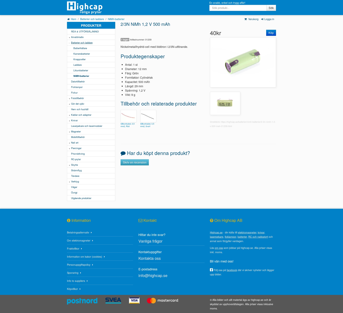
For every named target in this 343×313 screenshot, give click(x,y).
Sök (271, 8)
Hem (73, 19)
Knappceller (79, 59)
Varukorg (253, 19)
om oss (219, 248)
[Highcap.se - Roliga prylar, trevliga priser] (91, 7)
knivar (261, 232)
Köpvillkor (72, 289)
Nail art (74, 142)
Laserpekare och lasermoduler (86, 126)
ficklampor (230, 236)
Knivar (74, 120)
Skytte (74, 164)
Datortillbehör (78, 81)
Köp (271, 33)
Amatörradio (77, 37)
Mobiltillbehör (78, 137)
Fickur (74, 92)
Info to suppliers (76, 281)
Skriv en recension (134, 162)
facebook (232, 270)
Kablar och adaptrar (81, 114)
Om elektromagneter (78, 240)
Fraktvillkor (73, 248)
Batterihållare (80, 48)
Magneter (76, 131)
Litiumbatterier (80, 70)
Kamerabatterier (81, 53)
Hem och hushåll (79, 109)
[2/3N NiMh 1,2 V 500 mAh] (243, 62)
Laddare (77, 64)
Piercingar (76, 148)
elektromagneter (247, 232)
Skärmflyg (76, 170)
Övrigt (74, 192)
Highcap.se (216, 232)
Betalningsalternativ (78, 232)
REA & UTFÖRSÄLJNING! (85, 31)
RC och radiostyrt (258, 236)
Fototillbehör (77, 98)
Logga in (269, 19)
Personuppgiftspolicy (78, 264)
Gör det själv (77, 103)
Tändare (75, 176)
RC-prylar (76, 159)
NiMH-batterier (116, 19)
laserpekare (216, 236)
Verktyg (75, 181)
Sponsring (72, 272)
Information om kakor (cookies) (84, 256)
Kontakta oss (149, 258)
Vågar (74, 187)
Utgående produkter (81, 198)
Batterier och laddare (92, 19)
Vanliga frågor (150, 241)
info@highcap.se (152, 275)
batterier (242, 236)
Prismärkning (78, 153)
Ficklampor (77, 87)
